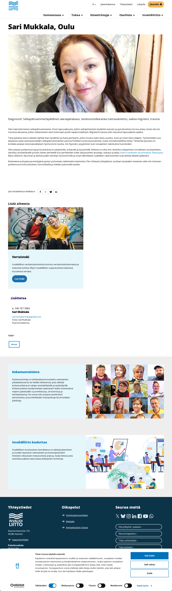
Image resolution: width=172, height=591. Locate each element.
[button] (40, 191)
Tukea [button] (76, 15)
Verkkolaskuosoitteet (77, 515)
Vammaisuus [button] (52, 15)
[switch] (80, 585)
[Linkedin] (134, 516)
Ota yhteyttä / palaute (130, 526)
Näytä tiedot (142, 586)
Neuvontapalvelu (127, 533)
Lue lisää (19, 278)
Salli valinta (149, 564)
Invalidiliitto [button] (151, 15)
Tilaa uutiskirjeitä (127, 540)
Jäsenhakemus (108, 4)
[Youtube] (145, 516)
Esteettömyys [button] (100, 15)
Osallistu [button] (126, 15)
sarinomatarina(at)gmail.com (26, 316)
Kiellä (149, 573)
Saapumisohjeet (20, 539)
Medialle (70, 521)
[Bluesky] (123, 516)
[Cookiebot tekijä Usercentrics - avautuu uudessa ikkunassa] (17, 586)
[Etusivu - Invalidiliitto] (13, 6)
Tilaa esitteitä (125, 547)
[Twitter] (117, 516)
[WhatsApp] (151, 516)
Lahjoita (141, 4)
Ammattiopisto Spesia (77, 527)
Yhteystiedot (126, 4)
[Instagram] (129, 516)
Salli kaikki (150, 556)
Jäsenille (154, 4)
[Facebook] (140, 516)
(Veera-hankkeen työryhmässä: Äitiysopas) (141, 152)
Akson (14, 344)
